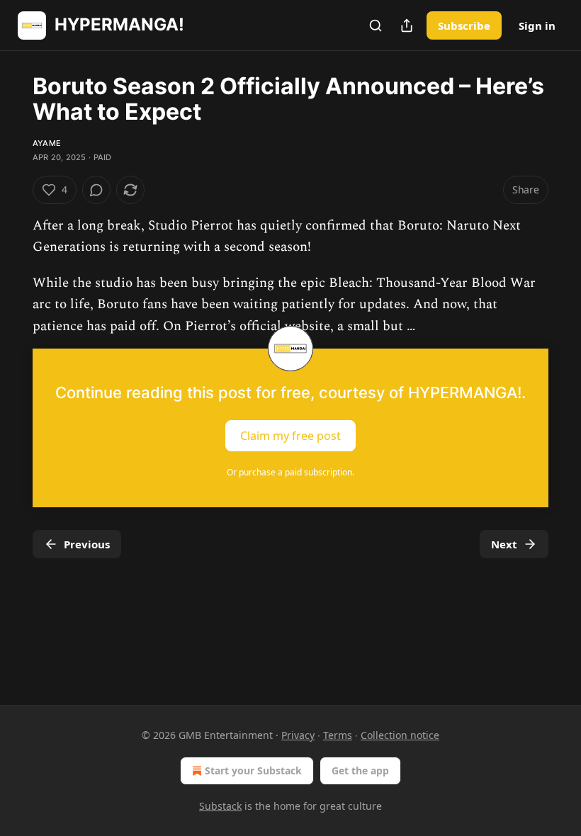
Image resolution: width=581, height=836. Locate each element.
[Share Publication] (407, 25)
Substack (220, 806)
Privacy (298, 735)
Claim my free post (290, 436)
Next (504, 544)
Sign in (537, 25)
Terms (337, 735)
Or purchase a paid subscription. (290, 472)
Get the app (360, 770)
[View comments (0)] (96, 190)
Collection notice (400, 735)
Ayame (47, 143)
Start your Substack (253, 770)
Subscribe (464, 25)
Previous (87, 544)
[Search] (375, 25)
